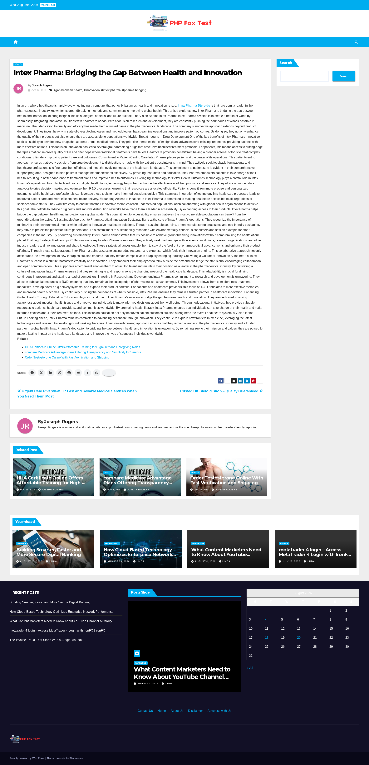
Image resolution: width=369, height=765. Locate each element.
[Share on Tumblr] (87, 372)
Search (285, 63)
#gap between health (68, 90)
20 (299, 637)
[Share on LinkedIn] (50, 372)
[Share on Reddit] (78, 372)
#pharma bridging (134, 90)
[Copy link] (109, 372)
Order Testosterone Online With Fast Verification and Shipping (67, 357)
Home (162, 710)
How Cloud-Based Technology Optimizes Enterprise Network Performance (138, 554)
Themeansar (76, 758)
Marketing (198, 543)
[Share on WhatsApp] (59, 372)
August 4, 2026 (205, 561)
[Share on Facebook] (32, 372)
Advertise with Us (219, 710)
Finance (21, 543)
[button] (356, 42)
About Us (177, 710)
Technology (112, 543)
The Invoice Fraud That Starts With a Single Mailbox (46, 640)
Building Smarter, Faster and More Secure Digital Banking (48, 552)
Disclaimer (195, 710)
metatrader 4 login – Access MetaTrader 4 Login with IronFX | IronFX (314, 554)
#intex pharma (111, 90)
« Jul (250, 667)
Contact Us (145, 710)
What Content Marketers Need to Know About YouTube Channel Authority (226, 554)
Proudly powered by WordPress (27, 758)
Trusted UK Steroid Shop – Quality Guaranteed (219, 391)
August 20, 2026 (31, 561)
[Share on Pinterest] (69, 372)
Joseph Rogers (42, 85)
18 (266, 637)
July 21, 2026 (291, 561)
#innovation (92, 90)
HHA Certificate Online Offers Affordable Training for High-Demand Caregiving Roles (82, 347)
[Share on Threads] (96, 372)
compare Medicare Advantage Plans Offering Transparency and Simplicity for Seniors (83, 352)
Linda (53, 561)
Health (18, 64)
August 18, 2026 (118, 561)
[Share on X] (41, 372)
